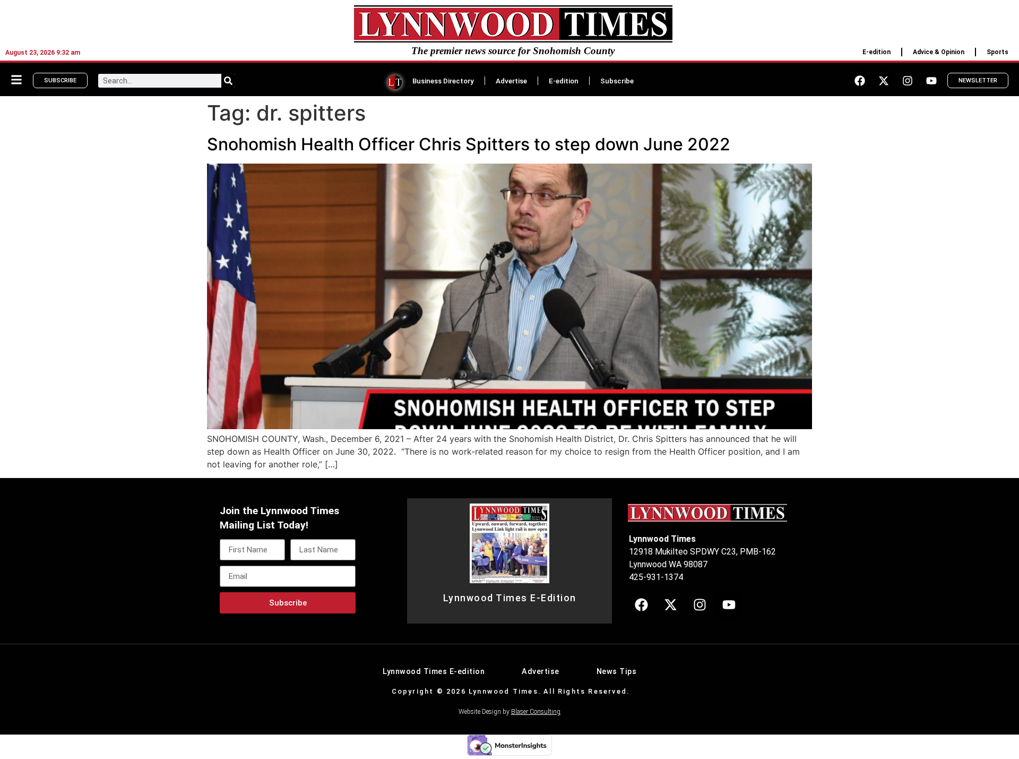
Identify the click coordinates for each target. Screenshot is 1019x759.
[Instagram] (907, 80)
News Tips (617, 671)
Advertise (511, 80)
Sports (997, 52)
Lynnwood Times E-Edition (509, 598)
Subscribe (617, 80)
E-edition (876, 52)
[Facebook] (859, 80)
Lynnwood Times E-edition (434, 671)
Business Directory (443, 80)
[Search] (228, 81)
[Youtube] (931, 80)
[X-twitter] (883, 80)
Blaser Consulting (535, 711)
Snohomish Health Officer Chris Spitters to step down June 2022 (468, 144)
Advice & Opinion (938, 52)
